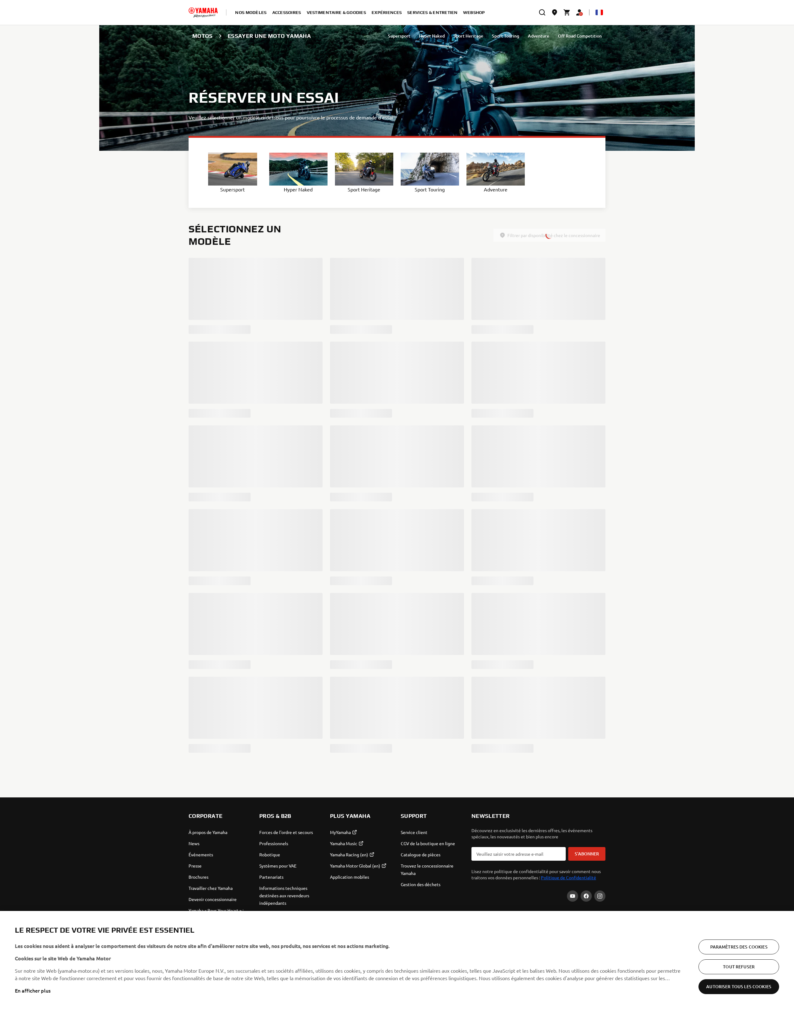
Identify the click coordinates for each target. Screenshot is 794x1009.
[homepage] (203, 12)
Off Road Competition (580, 36)
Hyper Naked (432, 36)
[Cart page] (567, 12)
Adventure (538, 36)
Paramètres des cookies (739, 947)
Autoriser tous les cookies (738, 986)
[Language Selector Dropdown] (599, 12)
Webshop (474, 12)
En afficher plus (33, 990)
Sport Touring (505, 36)
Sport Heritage (468, 36)
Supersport (399, 36)
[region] (397, 960)
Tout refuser (739, 967)
